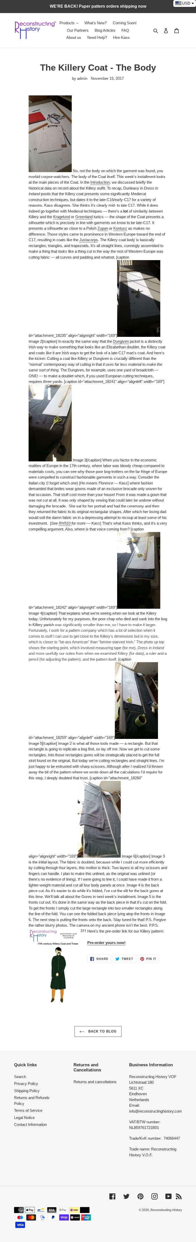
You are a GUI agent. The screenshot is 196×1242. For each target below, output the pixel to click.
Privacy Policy (26, 1083)
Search (20, 1076)
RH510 (65, 523)
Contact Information (30, 1124)
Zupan (102, 228)
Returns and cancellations (95, 1082)
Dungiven (121, 341)
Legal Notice (24, 1117)
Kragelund (61, 217)
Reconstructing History (166, 1210)
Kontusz (120, 228)
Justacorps (88, 240)
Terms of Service (28, 1110)
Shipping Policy (27, 1091)
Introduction (100, 182)
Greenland (84, 217)
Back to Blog (102, 1031)
